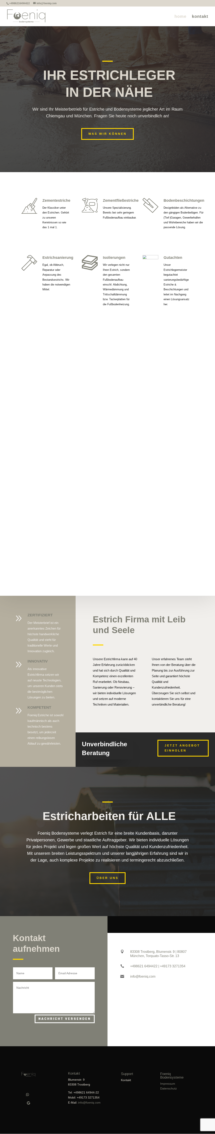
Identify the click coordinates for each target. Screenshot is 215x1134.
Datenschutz (168, 1088)
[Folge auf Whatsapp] (27, 1094)
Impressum (167, 1083)
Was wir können (107, 133)
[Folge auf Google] (28, 1103)
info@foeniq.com (89, 1102)
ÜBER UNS (107, 878)
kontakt (200, 17)
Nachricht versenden (64, 1019)
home (180, 17)
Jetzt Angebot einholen (182, 748)
